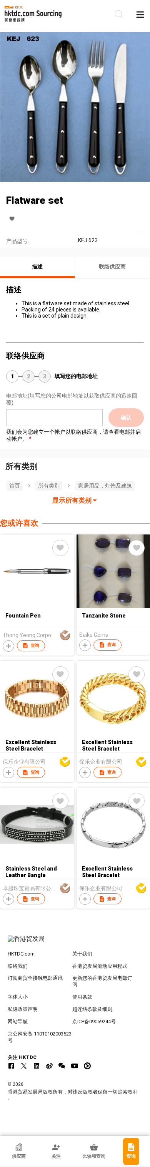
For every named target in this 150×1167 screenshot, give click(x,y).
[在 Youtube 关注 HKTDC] (74, 1065)
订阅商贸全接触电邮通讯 (35, 978)
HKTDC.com (21, 954)
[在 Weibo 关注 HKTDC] (49, 1065)
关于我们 (82, 954)
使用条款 (82, 997)
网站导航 (18, 1021)
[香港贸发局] (75, 943)
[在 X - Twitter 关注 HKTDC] (23, 1065)
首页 (14, 486)
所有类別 (49, 486)
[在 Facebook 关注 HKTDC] (11, 1065)
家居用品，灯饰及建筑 (105, 486)
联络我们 (18, 966)
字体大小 (18, 997)
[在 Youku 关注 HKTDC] (87, 1065)
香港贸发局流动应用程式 (99, 966)
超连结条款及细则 (92, 1009)
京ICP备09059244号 (94, 1021)
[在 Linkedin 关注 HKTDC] (36, 1065)
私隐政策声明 (23, 1009)
